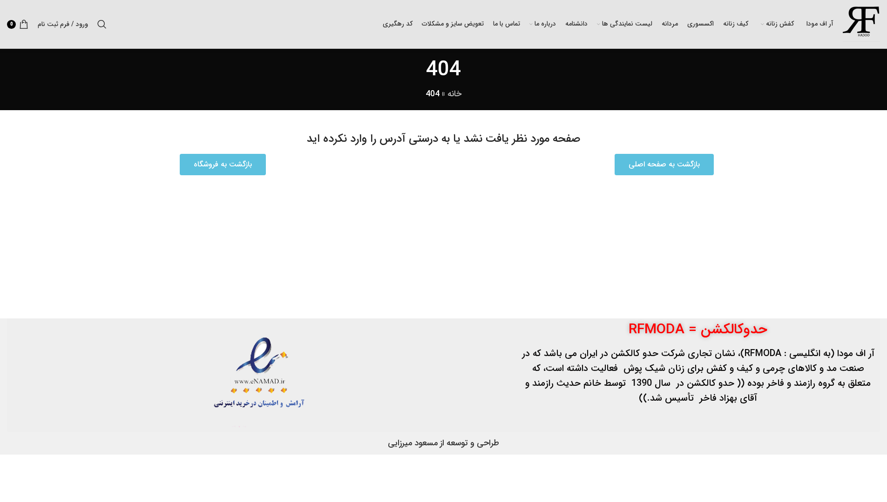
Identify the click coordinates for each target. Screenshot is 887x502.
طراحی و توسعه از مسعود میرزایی (443, 442)
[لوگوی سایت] (861, 23)
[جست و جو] (102, 24)
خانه (454, 93)
